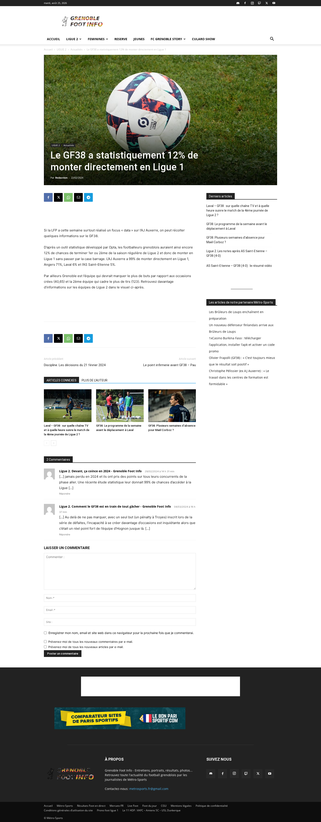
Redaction (61, 177)
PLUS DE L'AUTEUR (94, 380)
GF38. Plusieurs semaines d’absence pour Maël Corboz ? (235, 240)
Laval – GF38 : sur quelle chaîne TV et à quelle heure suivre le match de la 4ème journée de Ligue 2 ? (66, 430)
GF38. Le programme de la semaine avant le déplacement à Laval (236, 226)
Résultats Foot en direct (91, 806)
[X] (266, 3)
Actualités (77, 49)
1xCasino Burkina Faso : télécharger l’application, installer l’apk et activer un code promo (242, 344)
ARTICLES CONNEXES (61, 380)
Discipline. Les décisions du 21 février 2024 (74, 365)
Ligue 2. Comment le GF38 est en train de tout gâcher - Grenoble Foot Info (115, 506)
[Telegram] (88, 197)
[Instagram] (252, 3)
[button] (272, 39)
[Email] (78, 197)
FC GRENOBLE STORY (166, 39)
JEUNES (139, 39)
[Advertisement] (197, 22)
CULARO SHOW (203, 39)
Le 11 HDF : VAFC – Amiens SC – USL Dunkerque (152, 810)
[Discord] (238, 3)
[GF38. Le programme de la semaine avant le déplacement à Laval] (120, 405)
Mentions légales (181, 806)
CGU (164, 806)
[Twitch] (259, 3)
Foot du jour (149, 806)
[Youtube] (274, 3)
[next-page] (53, 443)
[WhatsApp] (68, 197)
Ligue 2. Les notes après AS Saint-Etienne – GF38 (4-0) (236, 253)
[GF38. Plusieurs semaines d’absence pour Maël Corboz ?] (172, 405)
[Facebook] (245, 3)
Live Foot (133, 806)
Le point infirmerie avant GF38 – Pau (169, 365)
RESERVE (120, 39)
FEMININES (96, 39)
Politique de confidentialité (212, 806)
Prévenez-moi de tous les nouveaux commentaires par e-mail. (90, 641)
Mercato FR (116, 806)
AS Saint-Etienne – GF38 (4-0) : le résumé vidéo (239, 265)
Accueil (53, 39)
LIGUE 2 (72, 39)
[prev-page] (46, 443)
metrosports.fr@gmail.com (148, 789)
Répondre (64, 493)
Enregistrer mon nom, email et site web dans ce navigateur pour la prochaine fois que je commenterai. (121, 633)
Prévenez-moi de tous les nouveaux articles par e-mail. (86, 647)
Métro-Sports (65, 806)
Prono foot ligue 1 (107, 810)
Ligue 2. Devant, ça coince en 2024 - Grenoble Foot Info (100, 471)
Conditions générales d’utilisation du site (68, 810)
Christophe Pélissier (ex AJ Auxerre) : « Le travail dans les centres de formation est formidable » (239, 377)
